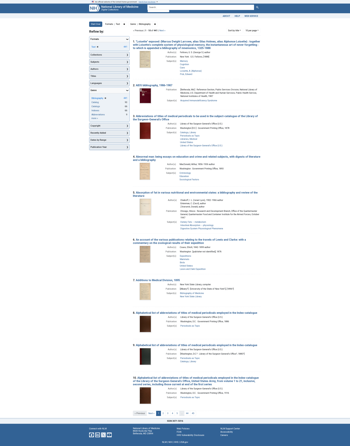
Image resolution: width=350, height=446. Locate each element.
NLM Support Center (230, 428)
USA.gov (184, 442)
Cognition (184, 64)
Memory (184, 61)
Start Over (95, 24)
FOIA (179, 432)
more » (94, 118)
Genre (94, 90)
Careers (224, 435)
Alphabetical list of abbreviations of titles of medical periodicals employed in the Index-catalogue (196, 312)
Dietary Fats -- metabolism (193, 222)
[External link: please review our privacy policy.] (91, 434)
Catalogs (95, 106)
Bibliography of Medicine (192, 293)
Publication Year (99, 147)
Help (237, 16)
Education (184, 176)
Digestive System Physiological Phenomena (201, 228)
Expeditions (185, 256)
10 (251, 30)
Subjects (95, 62)
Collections (96, 54)
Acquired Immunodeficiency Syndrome (198, 100)
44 (187, 413)
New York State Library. (191, 296)
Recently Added (98, 133)
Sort (233, 30)
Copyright (95, 125)
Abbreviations (98, 114)
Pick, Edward (186, 74)
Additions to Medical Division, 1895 (158, 280)
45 (193, 413)
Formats (95, 39)
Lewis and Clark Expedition (193, 269)
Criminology (185, 173)
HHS (176, 442)
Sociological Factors (189, 179)
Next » (162, 30)
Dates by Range (98, 140)
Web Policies (183, 428)
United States (186, 142)
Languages (96, 83)
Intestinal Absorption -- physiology (197, 225)
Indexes (95, 110)
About (226, 16)
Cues (182, 67)
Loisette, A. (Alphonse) (191, 71)
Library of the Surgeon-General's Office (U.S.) (201, 145)
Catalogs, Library (188, 132)
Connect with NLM (98, 428)
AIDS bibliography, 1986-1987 (154, 85)
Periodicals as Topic (190, 135)
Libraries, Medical (188, 139)
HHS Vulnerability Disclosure (190, 435)
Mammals (184, 259)
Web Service (251, 16)
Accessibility (226, 432)
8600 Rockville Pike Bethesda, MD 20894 (143, 432)
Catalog (95, 102)
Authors (94, 69)
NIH (170, 442)
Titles (93, 76)
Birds (182, 262)
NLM (164, 442)
